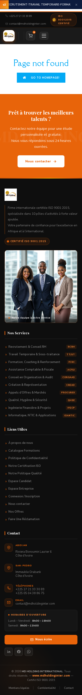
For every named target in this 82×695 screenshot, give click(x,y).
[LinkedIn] (9, 652)
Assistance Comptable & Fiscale (41, 370)
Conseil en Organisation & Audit (41, 377)
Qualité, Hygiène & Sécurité (41, 400)
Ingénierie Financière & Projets (41, 408)
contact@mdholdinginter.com (27, 23)
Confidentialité (47, 688)
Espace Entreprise (21, 489)
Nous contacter (38, 161)
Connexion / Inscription (24, 496)
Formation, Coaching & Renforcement (41, 362)
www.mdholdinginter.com (51, 675)
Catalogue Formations (24, 451)
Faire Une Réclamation (24, 519)
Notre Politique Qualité (25, 473)
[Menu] (44, 36)
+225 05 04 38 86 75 (29, 593)
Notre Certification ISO (24, 466)
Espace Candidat (20, 481)
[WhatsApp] (29, 652)
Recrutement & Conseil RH (41, 347)
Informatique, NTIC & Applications (41, 415)
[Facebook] (19, 652)
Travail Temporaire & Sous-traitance (41, 354)
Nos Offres (16, 512)
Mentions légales (19, 688)
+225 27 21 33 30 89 (20, 16)
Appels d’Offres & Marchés (41, 393)
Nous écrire (43, 639)
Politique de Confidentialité (28, 458)
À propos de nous (20, 443)
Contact (69, 688)
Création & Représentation (41, 385)
